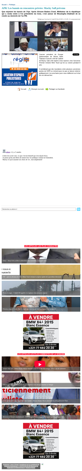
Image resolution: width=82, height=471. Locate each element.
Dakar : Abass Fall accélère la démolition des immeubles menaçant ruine (24, 261)
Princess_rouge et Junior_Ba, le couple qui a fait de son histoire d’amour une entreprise (29, 309)
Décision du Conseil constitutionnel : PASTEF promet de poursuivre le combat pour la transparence (33, 417)
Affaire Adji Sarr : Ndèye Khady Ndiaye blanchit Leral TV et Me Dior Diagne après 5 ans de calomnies (34, 368)
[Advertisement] (41, 227)
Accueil (4, 4)
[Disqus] (41, 120)
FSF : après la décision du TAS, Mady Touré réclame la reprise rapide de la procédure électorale (32, 277)
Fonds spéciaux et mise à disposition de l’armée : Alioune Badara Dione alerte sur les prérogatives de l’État (35, 401)
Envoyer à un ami (37, 89)
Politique (12, 4)
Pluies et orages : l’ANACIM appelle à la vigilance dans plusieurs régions (25, 293)
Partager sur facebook (57, 89)
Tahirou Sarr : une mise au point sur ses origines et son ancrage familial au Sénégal (28, 385)
